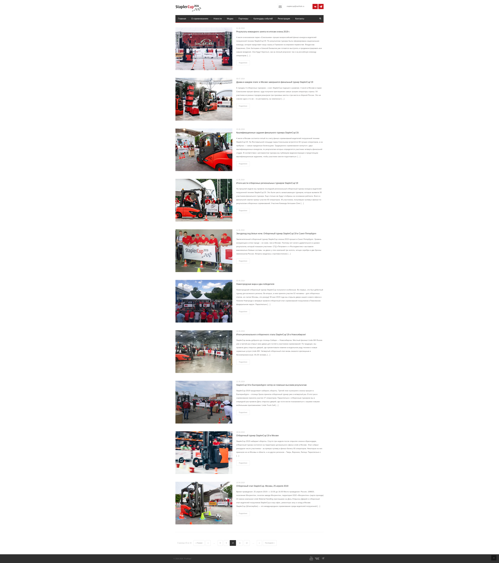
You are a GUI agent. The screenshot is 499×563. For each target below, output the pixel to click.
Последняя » (270, 543)
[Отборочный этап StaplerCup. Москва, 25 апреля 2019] (203, 503)
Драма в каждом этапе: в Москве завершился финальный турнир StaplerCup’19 (274, 82)
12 (247, 543)
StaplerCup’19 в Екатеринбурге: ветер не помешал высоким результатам (271, 385)
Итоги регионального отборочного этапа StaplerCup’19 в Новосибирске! (271, 334)
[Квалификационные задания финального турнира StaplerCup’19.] (203, 149)
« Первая (199, 543)
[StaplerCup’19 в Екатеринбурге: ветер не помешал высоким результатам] (203, 402)
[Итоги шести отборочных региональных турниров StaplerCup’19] (203, 200)
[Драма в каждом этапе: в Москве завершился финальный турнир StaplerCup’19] (203, 99)
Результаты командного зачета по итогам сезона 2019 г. (263, 32)
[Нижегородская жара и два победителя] (203, 301)
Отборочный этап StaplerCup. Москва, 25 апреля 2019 (262, 486)
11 (240, 543)
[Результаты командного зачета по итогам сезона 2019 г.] (203, 49)
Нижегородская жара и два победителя (255, 284)
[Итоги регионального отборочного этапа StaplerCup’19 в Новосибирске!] (203, 351)
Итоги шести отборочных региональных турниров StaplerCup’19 (267, 183)
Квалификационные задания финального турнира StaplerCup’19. (267, 133)
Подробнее (243, 63)
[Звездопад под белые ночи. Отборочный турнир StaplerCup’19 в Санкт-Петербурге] (203, 250)
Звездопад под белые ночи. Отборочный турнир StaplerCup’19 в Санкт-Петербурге (276, 233)
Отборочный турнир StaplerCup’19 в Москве (257, 435)
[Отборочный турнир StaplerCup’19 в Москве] (203, 452)
